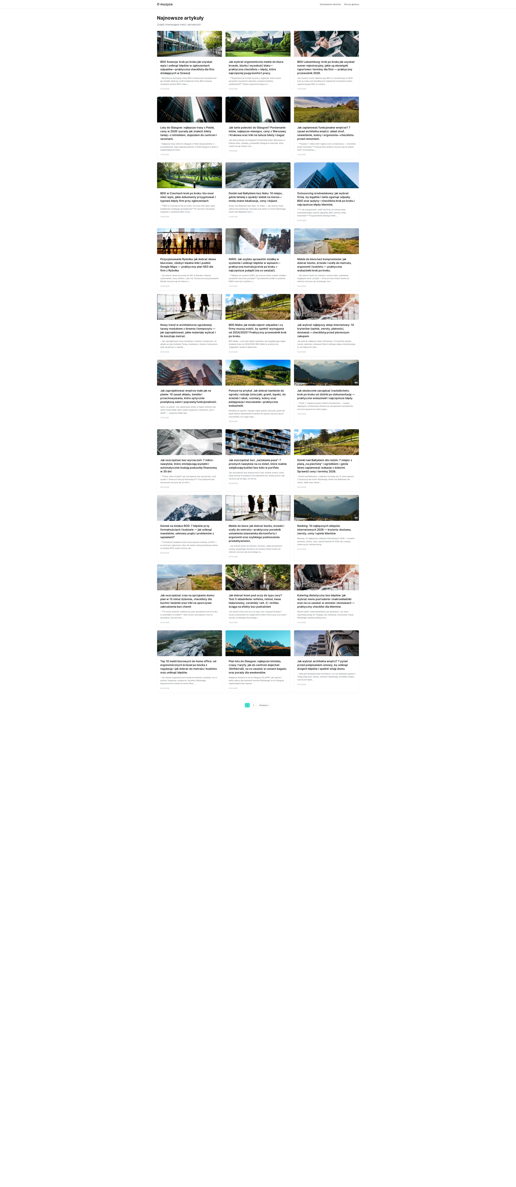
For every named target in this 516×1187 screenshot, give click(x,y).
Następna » (264, 705)
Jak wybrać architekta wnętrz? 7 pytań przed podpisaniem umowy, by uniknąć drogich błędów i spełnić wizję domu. (322, 665)
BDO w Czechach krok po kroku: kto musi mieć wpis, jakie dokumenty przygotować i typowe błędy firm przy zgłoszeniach (188, 197)
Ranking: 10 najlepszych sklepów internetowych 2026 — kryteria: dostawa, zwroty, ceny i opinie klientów (324, 529)
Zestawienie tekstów (330, 4)
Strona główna (351, 4)
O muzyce (165, 4)
